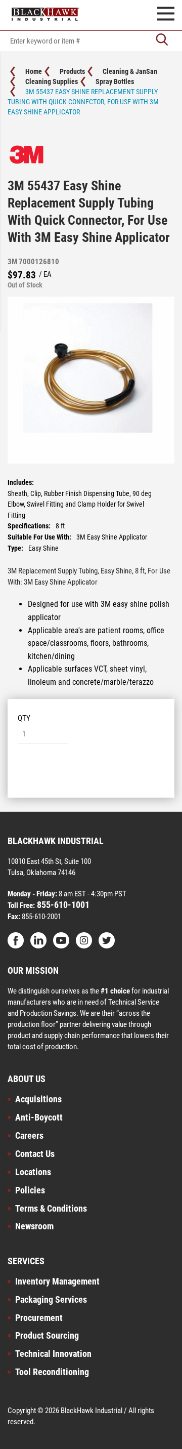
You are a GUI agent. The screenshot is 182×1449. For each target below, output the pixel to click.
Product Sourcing (47, 1335)
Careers (29, 1135)
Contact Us (35, 1153)
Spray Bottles (115, 81)
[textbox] (91, 41)
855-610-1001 (62, 904)
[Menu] (165, 15)
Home (33, 71)
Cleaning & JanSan (130, 71)
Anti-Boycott (39, 1117)
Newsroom (34, 1226)
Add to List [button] (91, 774)
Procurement (39, 1317)
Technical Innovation (53, 1353)
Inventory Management (57, 1281)
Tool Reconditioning (52, 1372)
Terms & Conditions (51, 1208)
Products (72, 71)
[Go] (162, 40)
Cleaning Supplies (51, 81)
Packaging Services (51, 1299)
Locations (33, 1172)
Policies (30, 1190)
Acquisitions (38, 1099)
